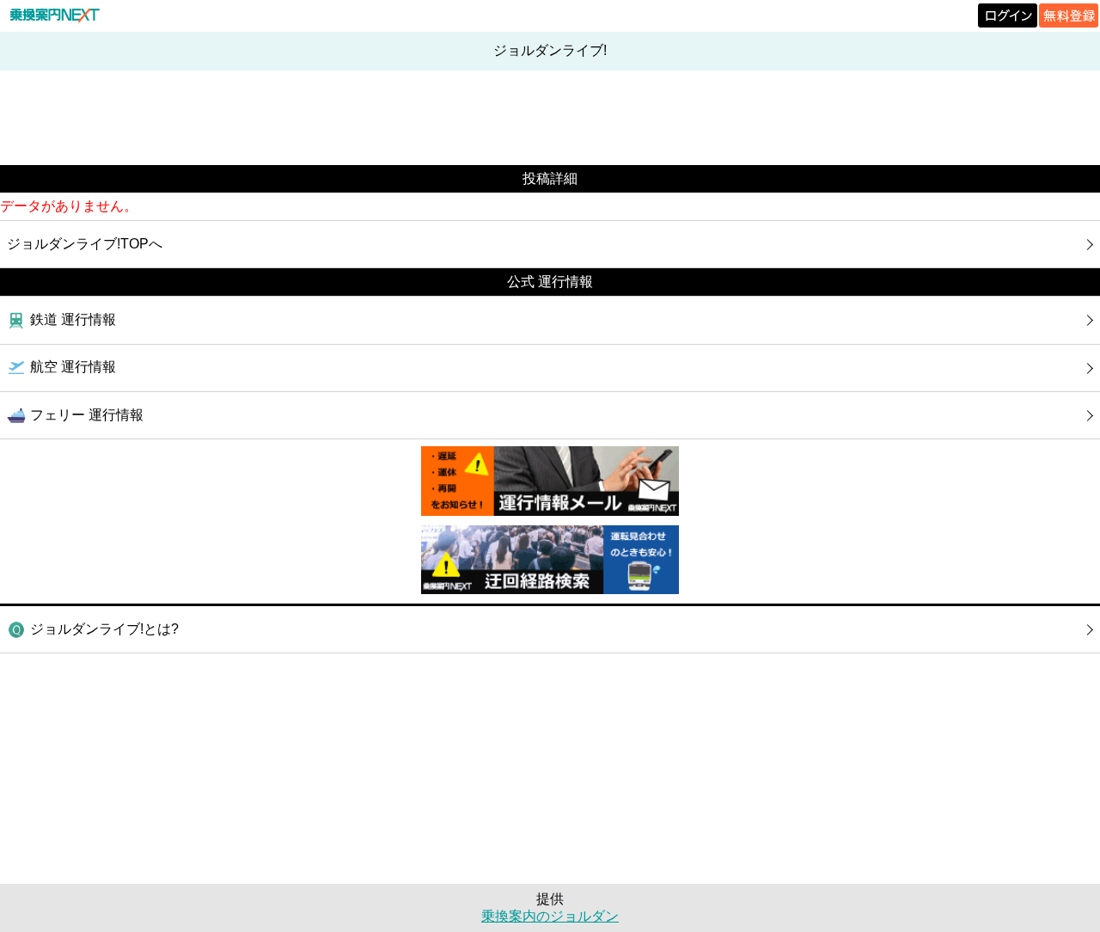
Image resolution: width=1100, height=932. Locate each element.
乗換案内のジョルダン (550, 916)
